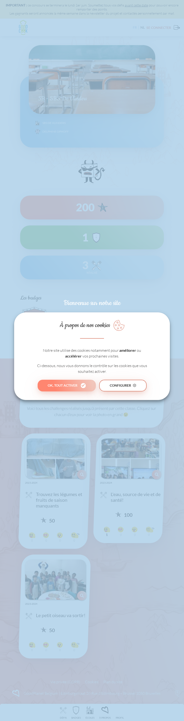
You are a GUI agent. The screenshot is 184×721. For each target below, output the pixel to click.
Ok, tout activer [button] (62, 385)
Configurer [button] (120, 385)
